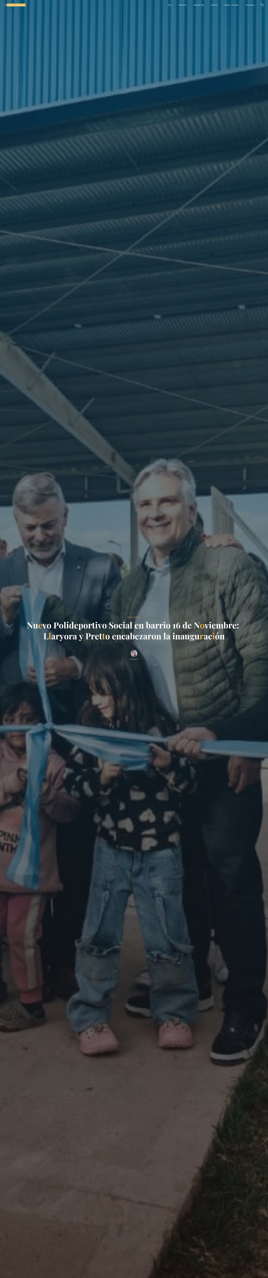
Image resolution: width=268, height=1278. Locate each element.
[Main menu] (262, 5)
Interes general (133, 617)
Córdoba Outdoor (15, 4)
